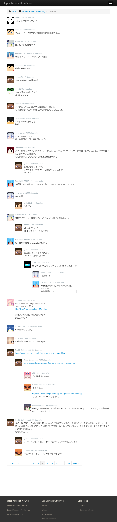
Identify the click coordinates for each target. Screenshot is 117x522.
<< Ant (12, 463)
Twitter (82, 505)
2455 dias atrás (30, 338)
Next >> (76, 463)
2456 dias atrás (36, 350)
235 (68, 463)
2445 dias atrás (31, 214)
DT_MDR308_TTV (22, 326)
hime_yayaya (20, 133)
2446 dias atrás (62, 282)
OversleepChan (38, 405)
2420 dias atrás (33, 118)
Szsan (34, 262)
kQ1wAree (19, 338)
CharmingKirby (21, 118)
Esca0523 (19, 17)
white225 (27, 203)
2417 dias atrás (28, 77)
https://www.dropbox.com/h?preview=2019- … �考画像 (40, 353)
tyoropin (18, 103)
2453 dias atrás (36, 326)
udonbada (19, 147)
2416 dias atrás (29, 17)
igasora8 (18, 77)
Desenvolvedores (49, 518)
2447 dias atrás (58, 272)
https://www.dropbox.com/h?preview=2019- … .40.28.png (49, 363)
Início (44, 505)
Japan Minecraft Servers (18, 3)
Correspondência (86, 510)
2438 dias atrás (32, 133)
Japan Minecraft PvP (15, 514)
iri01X (17, 89)
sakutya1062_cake (22, 53)
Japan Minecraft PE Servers (18, 510)
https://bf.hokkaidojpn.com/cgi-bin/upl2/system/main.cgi (57, 393)
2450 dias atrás (37, 239)
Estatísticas (47, 514)
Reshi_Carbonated (22, 350)
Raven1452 (19, 41)
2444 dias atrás (37, 181)
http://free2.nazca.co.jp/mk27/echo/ (31, 309)
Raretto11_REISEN (22, 181)
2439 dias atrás (30, 147)
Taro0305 (19, 29)
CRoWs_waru (37, 384)
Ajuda (44, 510)
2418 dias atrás (28, 103)
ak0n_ (34, 373)
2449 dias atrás (37, 249)
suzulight (18, 300)
